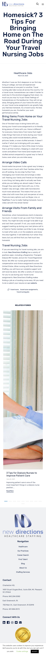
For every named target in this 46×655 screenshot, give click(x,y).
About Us (23, 568)
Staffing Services (23, 572)
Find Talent (23, 559)
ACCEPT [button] (34, 651)
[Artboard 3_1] (23, 537)
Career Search (23, 555)
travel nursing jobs (23, 292)
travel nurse (14, 289)
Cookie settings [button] (22, 651)
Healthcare (23, 547)
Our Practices (23, 551)
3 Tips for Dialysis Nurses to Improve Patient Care (21, 474)
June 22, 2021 (10, 479)
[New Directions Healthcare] (13, 4)
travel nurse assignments (29, 289)
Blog (23, 564)
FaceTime (6, 200)
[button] (10, 491)
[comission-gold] (23, 642)
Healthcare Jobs (23, 73)
